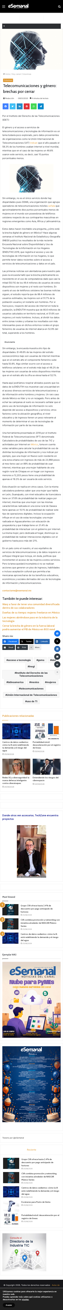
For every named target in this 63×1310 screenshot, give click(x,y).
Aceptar (9, 1305)
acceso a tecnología (19, 660)
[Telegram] (41, 106)
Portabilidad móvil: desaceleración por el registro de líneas (47, 745)
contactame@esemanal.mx (16, 590)
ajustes (25, 1299)
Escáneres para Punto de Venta (35, 1202)
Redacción (9, 98)
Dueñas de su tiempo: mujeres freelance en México (31, 612)
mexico (35, 682)
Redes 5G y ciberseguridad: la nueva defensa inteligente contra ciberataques (15, 780)
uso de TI (32, 701)
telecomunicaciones (32, 688)
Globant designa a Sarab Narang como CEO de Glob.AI (32, 26)
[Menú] (3, 7)
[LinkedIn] (20, 106)
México (34, 444)
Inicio (7, 74)
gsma (41, 660)
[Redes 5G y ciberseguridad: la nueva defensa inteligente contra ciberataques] (16, 767)
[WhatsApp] (34, 106)
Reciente (31, 1149)
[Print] (57, 664)
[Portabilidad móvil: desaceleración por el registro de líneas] (47, 731)
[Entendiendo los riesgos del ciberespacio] (47, 767)
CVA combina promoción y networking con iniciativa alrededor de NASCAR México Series (40, 922)
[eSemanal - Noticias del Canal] (19, 6)
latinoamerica (15, 682)
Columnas (26, 74)
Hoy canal (16, 74)
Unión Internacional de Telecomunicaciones (32, 694)
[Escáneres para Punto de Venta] (11, 1206)
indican (34, 142)
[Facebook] (5, 106)
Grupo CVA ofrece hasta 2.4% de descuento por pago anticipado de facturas (37, 908)
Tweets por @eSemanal (13, 1138)
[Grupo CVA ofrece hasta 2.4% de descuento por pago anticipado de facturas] (10, 909)
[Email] (57, 657)
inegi (32, 666)
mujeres (51, 682)
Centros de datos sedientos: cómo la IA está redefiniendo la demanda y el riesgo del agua (15, 746)
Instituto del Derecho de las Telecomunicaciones (32, 674)
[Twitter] (13, 106)
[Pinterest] (27, 106)
